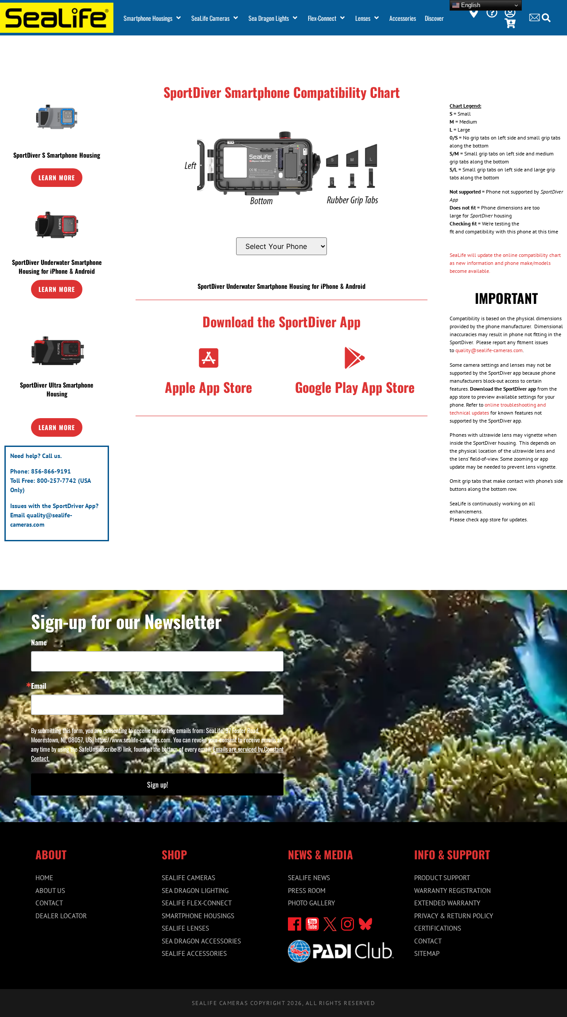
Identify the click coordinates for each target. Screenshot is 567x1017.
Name (39, 642)
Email (38, 685)
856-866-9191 (51, 471)
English (469, 5)
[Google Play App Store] (355, 358)
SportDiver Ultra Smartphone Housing (56, 389)
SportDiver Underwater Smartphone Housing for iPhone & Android (57, 266)
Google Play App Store (355, 387)
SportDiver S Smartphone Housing (56, 154)
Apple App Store (208, 387)
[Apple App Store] (209, 358)
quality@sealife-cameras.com (489, 350)
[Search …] (546, 19)
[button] (153, 18)
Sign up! (157, 784)
